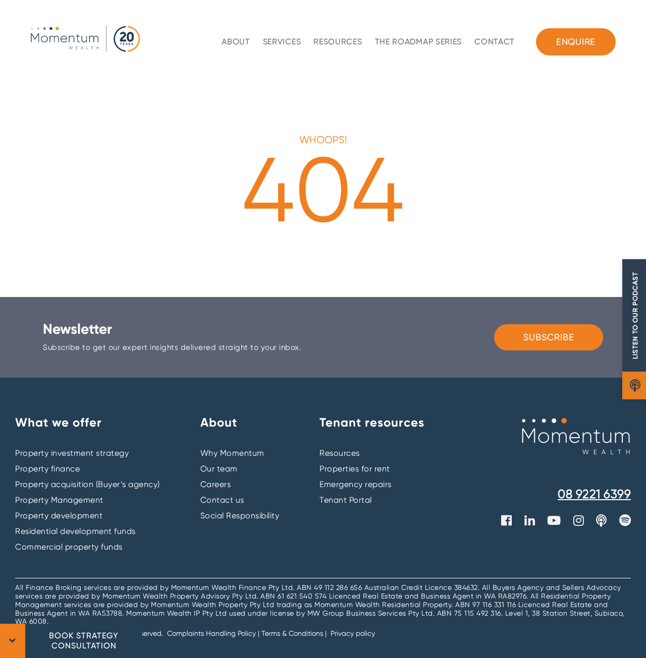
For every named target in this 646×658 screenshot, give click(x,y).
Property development (58, 515)
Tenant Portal (345, 500)
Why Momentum (232, 453)
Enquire (576, 41)
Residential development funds (75, 531)
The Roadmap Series (418, 41)
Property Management (59, 500)
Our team (219, 468)
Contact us (222, 500)
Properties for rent (354, 468)
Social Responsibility (240, 515)
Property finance (47, 468)
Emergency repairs (355, 484)
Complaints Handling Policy (212, 633)
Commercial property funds (69, 547)
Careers (215, 484)
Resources (337, 41)
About (236, 41)
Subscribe (548, 337)
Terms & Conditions (292, 633)
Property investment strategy (72, 453)
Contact (494, 41)
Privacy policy (353, 633)
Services (282, 41)
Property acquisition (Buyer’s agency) (87, 484)
